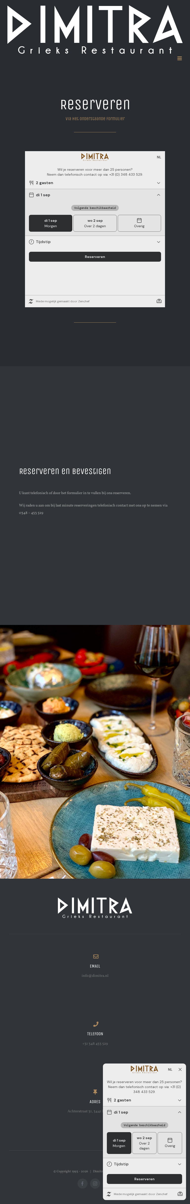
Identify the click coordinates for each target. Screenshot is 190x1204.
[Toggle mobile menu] (180, 58)
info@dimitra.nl (95, 976)
